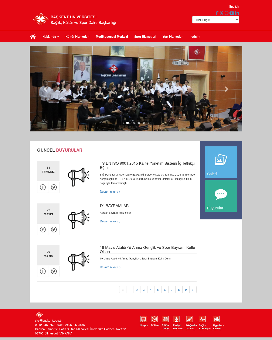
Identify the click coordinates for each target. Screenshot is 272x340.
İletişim (195, 36)
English (234, 6)
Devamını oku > (110, 191)
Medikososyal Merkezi (112, 36)
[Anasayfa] (33, 36)
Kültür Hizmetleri (77, 36)
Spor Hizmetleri (145, 36)
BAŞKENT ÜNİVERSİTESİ (73, 17)
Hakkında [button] (49, 36)
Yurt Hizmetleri (173, 36)
